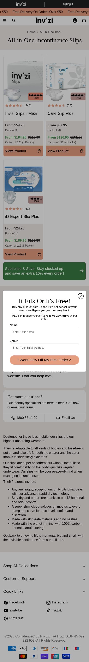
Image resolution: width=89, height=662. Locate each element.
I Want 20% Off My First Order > (44, 360)
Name (13, 324)
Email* (14, 340)
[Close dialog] (80, 296)
